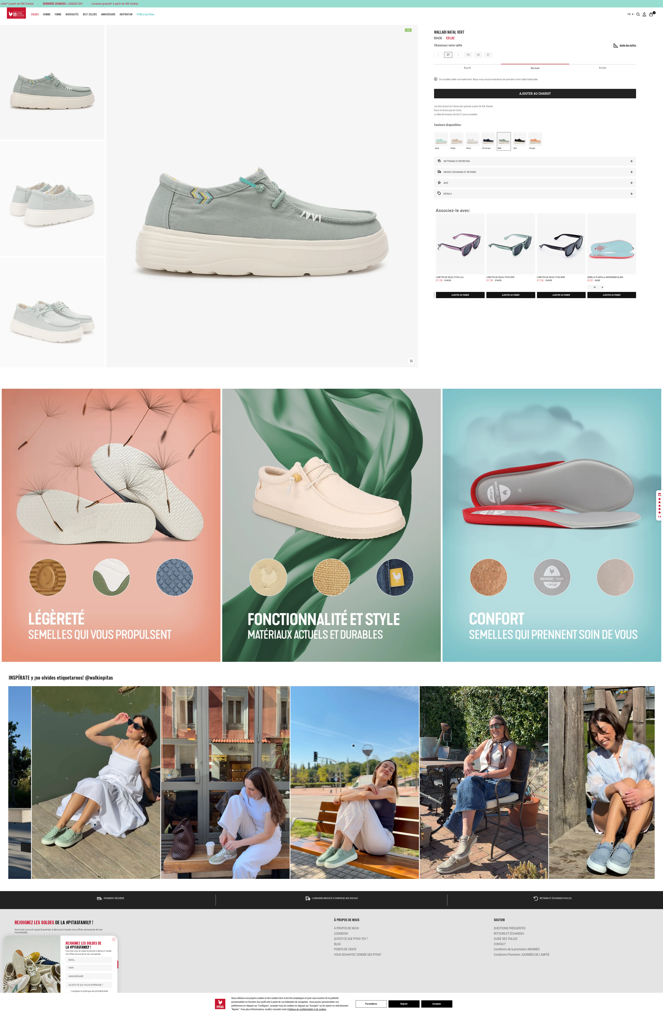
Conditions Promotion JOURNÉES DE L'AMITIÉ (521, 954)
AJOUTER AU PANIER (460, 295)
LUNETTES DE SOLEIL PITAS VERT (500, 277)
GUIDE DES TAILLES (505, 938)
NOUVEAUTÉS (72, 14)
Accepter (436, 1003)
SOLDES (35, 14)
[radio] (441, 141)
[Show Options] (109, 985)
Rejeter (404, 1003)
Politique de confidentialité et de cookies (306, 1009)
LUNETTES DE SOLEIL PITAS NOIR (551, 277)
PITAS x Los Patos (145, 14)
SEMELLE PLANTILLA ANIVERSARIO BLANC (605, 277)
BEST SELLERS (90, 14)
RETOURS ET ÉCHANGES (509, 933)
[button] (659, 505)
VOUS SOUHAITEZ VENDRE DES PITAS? (357, 954)
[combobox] (88, 985)
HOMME (46, 14)
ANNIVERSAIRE (108, 14)
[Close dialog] (114, 939)
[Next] (648, 782)
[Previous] (15, 782)
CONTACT (500, 944)
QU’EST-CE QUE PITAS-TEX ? (351, 938)
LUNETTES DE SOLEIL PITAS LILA (450, 277)
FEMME (58, 14)
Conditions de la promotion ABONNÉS (517, 949)
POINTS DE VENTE (345, 949)
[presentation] (438, 248)
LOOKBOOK (341, 933)
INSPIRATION (126, 14)
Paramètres (371, 1003)
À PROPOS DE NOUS (346, 928)
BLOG (337, 944)
